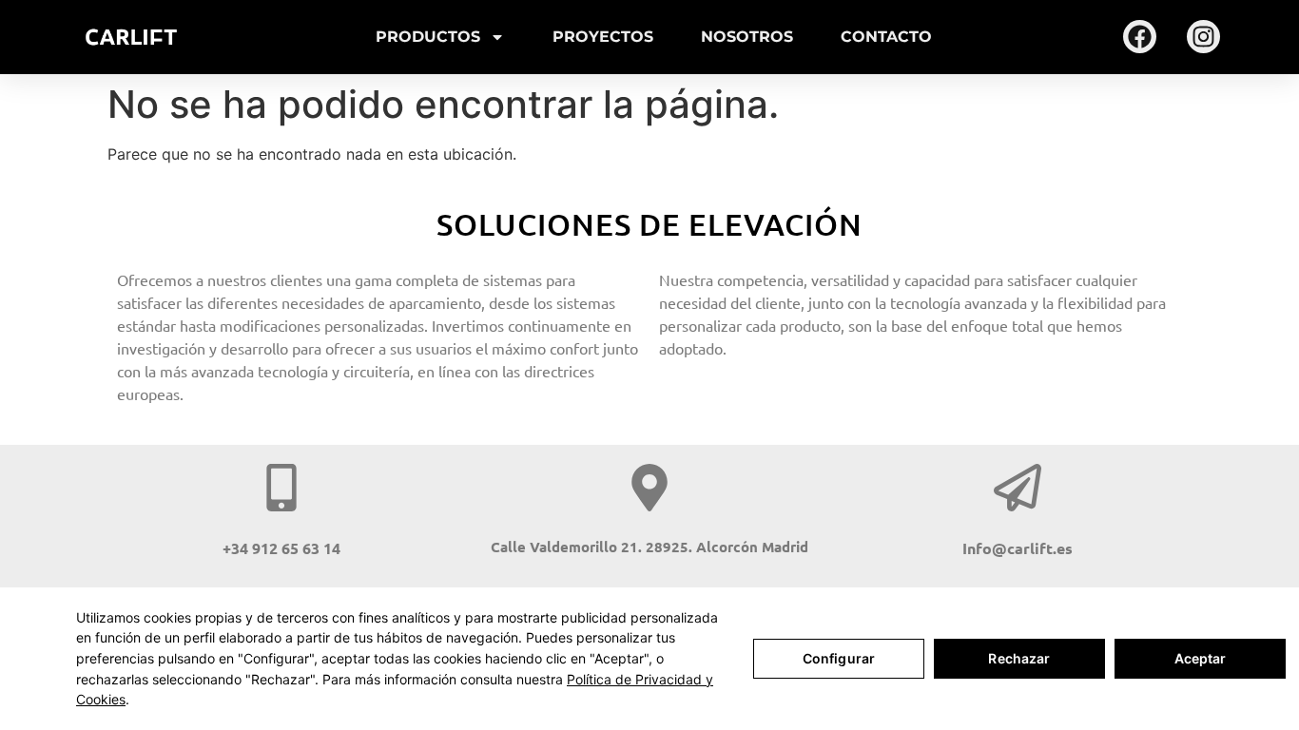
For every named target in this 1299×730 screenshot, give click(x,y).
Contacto (886, 37)
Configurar (839, 658)
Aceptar (1200, 658)
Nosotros (747, 37)
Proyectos (603, 37)
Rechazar (1019, 658)
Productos (428, 37)
